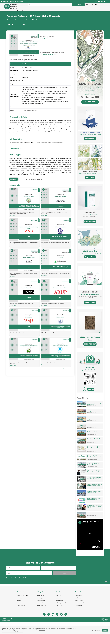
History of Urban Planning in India (94, 513)
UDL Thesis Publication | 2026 (90, 133)
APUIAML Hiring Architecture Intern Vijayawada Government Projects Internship (22, 212)
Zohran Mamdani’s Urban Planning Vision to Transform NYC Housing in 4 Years (94, 506)
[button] (9, 24)
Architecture (12, 20)
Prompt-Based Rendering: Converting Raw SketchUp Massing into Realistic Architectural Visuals (94, 456)
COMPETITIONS (47, 8)
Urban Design (18, 20)
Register (92, 4)
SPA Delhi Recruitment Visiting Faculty (51, 333)
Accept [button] (105, 630)
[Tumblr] (108, 1)
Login (99, 4)
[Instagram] (96, 1)
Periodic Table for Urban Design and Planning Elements (93, 499)
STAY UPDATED (90, 368)
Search (79, 4)
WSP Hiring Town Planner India (18, 333)
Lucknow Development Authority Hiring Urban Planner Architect (24, 362)
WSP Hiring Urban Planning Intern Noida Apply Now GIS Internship (24, 243)
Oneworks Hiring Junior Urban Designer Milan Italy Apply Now (54, 212)
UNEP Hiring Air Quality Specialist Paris (51, 362)
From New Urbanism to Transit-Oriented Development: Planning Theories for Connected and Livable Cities (94, 448)
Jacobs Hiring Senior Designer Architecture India (22, 303)
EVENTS (58, 8)
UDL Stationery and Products (90, 337)
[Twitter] (105, 1)
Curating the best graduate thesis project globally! (90, 253)
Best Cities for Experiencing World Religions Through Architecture (94, 425)
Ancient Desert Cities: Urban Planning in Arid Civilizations (93, 410)
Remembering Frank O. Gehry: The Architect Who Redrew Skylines (94, 485)
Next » (69, 369)
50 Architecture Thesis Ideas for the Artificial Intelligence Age (94, 478)
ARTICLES (35, 8)
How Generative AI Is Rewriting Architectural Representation (93, 464)
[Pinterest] (102, 1)
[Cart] (87, 4)
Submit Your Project (90, 171)
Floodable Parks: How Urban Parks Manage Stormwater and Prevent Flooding (94, 439)
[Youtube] (99, 1)
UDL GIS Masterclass (90, 251)
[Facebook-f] (93, 1)
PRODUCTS (80, 8)
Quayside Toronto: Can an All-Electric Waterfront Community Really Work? (93, 418)
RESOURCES (68, 8)
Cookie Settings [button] (96, 630)
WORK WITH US (18, 10)
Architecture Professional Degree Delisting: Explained (94, 492)
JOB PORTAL (91, 8)
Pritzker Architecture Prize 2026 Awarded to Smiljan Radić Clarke (94, 471)
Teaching (35, 20)
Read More (42, 630)
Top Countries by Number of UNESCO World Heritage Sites (93, 432)
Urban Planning (26, 20)
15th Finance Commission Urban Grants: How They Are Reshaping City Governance (94, 403)
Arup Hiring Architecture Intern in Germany (52, 303)
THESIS (26, 8)
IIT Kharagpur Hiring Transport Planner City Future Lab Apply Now (55, 243)
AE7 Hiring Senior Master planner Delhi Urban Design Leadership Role (23, 273)
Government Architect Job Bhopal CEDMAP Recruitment (55, 273)
